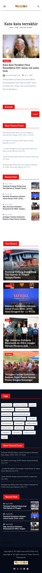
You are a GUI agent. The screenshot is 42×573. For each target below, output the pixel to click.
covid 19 (32, 405)
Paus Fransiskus (7, 423)
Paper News (32, 554)
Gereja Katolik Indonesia (21, 414)
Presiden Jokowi (7, 428)
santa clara (29, 428)
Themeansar (21, 557)
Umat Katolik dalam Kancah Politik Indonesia (21, 156)
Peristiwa (7, 61)
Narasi (8, 252)
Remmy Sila (19, 428)
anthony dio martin (20, 405)
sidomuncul (5, 432)
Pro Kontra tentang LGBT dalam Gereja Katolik (19, 460)
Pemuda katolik (31, 423)
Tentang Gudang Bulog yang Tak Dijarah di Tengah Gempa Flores (15, 188)
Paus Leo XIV (19, 423)
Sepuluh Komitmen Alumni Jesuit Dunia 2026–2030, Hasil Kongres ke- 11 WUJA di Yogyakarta (15, 199)
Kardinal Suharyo (19, 418)
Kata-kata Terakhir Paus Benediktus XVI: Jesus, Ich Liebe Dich (21, 67)
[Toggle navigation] (4, 6)
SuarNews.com (8, 229)
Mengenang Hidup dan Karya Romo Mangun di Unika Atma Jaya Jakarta (20, 165)
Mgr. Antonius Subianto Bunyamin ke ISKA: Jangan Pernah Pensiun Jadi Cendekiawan (14, 210)
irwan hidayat (6, 418)
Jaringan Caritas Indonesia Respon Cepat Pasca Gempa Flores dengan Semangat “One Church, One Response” (15, 220)
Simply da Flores (29, 432)
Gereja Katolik (6, 414)
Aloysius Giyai (6, 405)
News (7, 320)
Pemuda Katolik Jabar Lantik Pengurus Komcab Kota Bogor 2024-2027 (18, 133)
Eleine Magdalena (7, 409)
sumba (4, 437)
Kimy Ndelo (31, 418)
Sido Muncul (17, 432)
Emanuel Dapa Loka (13, 75)
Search (9, 106)
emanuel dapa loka (22, 409)
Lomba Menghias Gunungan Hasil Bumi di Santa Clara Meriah (20, 469)
